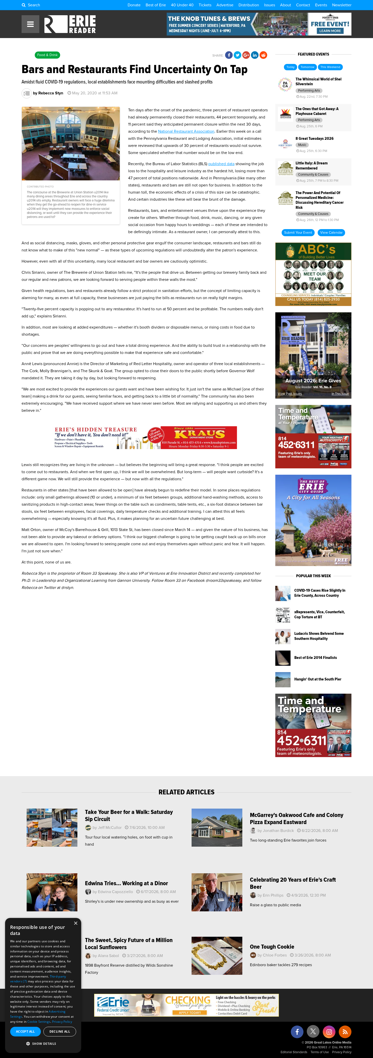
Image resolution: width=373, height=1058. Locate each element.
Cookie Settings (38, 1021)
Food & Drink (47, 55)
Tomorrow (307, 67)
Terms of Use (320, 1052)
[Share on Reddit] (263, 55)
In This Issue (340, 394)
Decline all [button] (59, 1031)
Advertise (224, 5)
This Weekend (330, 67)
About (285, 5)
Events (321, 5)
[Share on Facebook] (229, 55)
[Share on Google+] (246, 55)
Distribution (249, 5)
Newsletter (341, 5)
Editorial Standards (294, 1052)
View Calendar (331, 232)
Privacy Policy (341, 1052)
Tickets (205, 5)
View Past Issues (290, 394)
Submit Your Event (298, 232)
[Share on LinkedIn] (255, 55)
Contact (303, 5)
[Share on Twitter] (237, 55)
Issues (269, 5)
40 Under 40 (182, 5)
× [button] (75, 923)
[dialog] (43, 985)
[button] (43, 1044)
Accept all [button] (25, 1031)
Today (290, 67)
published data (221, 164)
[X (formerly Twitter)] (313, 1033)
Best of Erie (156, 5)
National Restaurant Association (186, 131)
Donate (134, 5)
